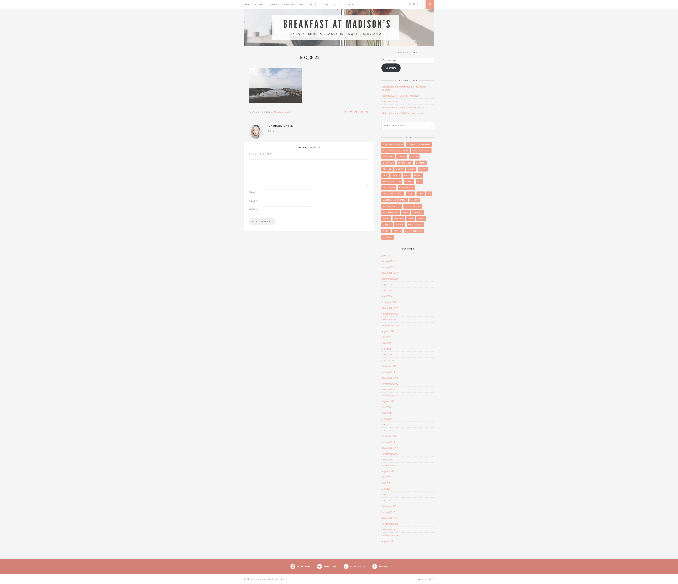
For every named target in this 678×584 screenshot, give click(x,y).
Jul (429, 194)
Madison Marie (282, 112)
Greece (409, 181)
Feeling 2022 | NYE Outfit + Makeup (400, 95)
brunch (402, 156)
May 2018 (386, 418)
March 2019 (387, 360)
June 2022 (386, 255)
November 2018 (389, 383)
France (418, 175)
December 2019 (389, 307)
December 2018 (389, 377)
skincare (398, 218)
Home (247, 4)
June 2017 (386, 482)
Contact (351, 4)
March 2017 (387, 500)
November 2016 (389, 523)
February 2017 (388, 506)
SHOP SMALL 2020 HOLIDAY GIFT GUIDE (402, 107)
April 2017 (386, 494)
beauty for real (421, 150)
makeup (415, 200)
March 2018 (387, 430)
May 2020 (386, 290)
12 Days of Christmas (418, 144)
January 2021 (388, 267)
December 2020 (389, 272)
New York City (391, 212)
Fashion (289, 4)
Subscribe (390, 67)
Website (253, 209)
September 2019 (390, 325)
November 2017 (389, 453)
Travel (312, 4)
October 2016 (388, 529)
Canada (414, 156)
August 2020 (387, 284)
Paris (405, 212)
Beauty (259, 4)
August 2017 (387, 471)
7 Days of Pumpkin (393, 144)
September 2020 (390, 278)
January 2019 (388, 372)
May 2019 (386, 348)
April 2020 (386, 296)
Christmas (388, 163)
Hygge (410, 194)
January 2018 (388, 442)
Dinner (399, 169)
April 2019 (386, 354)
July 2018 (386, 407)
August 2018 (387, 401)
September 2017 (390, 465)
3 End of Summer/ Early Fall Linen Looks (402, 113)
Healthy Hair (406, 187)
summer (387, 224)
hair (419, 181)
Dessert (387, 169)
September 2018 (390, 395)
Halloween (389, 187)
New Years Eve (413, 206)
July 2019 (386, 337)
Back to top (425, 579)
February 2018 (388, 436)
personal (417, 212)
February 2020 (388, 302)
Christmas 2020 (389, 101)
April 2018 (386, 424)
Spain (411, 218)
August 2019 (387, 331)
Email (253, 201)
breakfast (388, 156)
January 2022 (388, 261)
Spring (421, 218)
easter (422, 169)
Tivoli (386, 231)
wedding (387, 237)
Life (301, 4)
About (336, 4)
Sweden (400, 224)
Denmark (274, 4)
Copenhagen (405, 163)
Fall (385, 175)
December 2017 (389, 447)
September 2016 (390, 535)
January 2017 (388, 512)
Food (325, 4)
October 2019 (388, 319)
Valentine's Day (413, 231)
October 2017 (388, 459)
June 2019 (386, 342)
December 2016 (389, 517)
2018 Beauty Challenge (395, 150)
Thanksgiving (415, 224)
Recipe (386, 218)
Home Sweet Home (393, 194)
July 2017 (386, 477)
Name (253, 192)
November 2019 (389, 313)
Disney (411, 169)
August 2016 (387, 541)
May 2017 (386, 488)
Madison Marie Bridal (395, 200)
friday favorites (392, 181)
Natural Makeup (392, 206)
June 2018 (386, 412)
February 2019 (388, 366)
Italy (420, 194)
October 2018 (388, 389)
